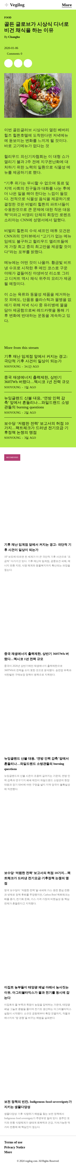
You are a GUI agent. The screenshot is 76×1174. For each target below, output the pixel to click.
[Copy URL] (28, 63)
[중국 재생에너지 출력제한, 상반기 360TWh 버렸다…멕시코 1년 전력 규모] (38, 612)
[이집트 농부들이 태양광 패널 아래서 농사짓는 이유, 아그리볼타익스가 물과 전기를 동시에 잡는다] (38, 946)
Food (7, 17)
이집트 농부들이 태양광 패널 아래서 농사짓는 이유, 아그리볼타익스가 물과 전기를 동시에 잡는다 (36, 992)
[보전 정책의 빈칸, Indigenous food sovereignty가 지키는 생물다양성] (38, 1060)
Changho (14, 37)
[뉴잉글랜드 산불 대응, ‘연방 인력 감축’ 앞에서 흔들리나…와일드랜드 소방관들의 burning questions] (38, 717)
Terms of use (13, 1142)
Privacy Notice (14, 1147)
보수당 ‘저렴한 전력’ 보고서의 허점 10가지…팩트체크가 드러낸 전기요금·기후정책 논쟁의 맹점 (36, 428)
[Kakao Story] (18, 63)
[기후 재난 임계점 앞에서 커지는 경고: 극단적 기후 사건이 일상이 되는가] (38, 503)
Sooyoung (12, 366)
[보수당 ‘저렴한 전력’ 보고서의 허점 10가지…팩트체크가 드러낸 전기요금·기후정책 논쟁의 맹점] (38, 831)
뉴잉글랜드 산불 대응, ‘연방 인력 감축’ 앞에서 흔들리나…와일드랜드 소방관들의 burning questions (36, 402)
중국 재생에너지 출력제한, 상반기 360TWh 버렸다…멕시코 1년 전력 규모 (36, 379)
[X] (8, 63)
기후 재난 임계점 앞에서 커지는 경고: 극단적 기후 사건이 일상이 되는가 (36, 358)
